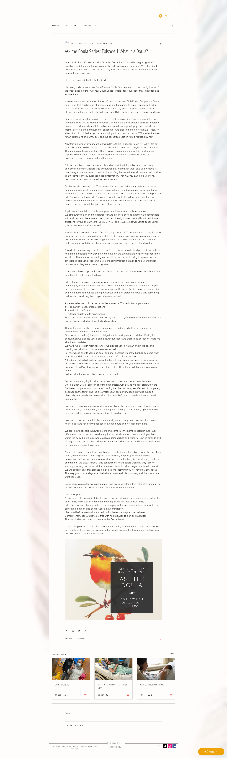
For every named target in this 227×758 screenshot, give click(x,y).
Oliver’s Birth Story (62, 684)
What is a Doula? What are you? (152, 684)
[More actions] (160, 43)
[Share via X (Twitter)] (72, 630)
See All (172, 653)
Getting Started (70, 25)
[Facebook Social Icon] (174, 746)
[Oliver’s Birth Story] (71, 669)
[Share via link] (85, 630)
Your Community (89, 25)
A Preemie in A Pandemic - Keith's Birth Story (112, 686)
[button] (172, 25)
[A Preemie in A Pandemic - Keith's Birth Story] (114, 669)
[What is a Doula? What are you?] (156, 669)
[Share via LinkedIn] (79, 630)
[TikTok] (165, 746)
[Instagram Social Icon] (170, 746)
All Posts (55, 25)
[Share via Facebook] (66, 630)
